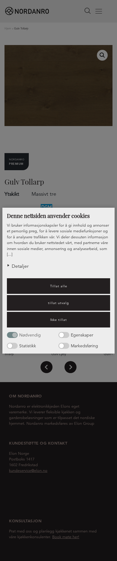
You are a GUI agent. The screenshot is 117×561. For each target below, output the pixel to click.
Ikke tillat (58, 320)
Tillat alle (58, 286)
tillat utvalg (58, 303)
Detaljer (20, 266)
